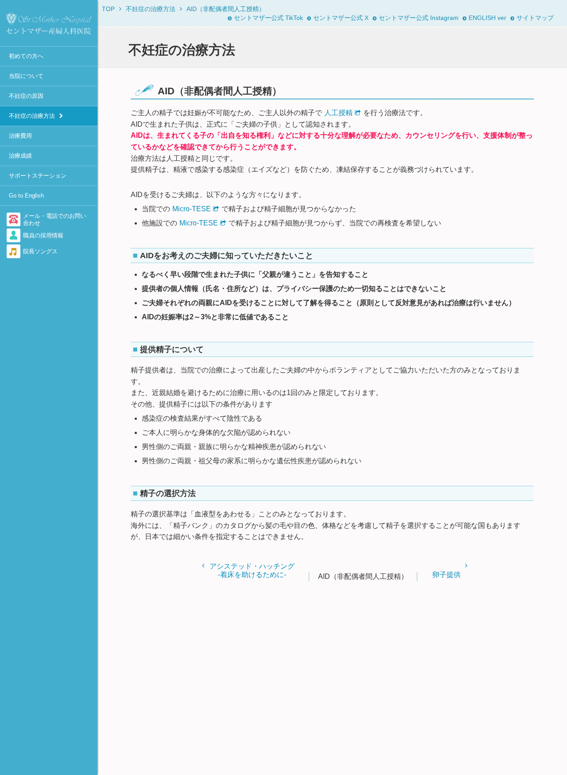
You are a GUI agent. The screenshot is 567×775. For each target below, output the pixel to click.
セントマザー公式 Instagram (418, 17)
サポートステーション (37, 175)
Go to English (26, 195)
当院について (26, 76)
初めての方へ (26, 56)
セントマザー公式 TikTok (268, 17)
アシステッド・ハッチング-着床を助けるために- (252, 570)
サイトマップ (535, 17)
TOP (108, 8)
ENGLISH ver (487, 17)
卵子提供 (446, 574)
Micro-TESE (191, 209)
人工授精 (338, 112)
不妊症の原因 (26, 96)
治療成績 (20, 155)
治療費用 (20, 135)
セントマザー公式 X (341, 17)
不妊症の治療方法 (32, 115)
